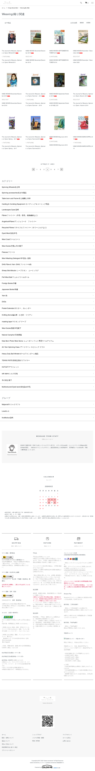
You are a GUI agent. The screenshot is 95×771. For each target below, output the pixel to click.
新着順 (88, 23)
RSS (33, 741)
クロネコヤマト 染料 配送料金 (11, 600)
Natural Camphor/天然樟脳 (12, 334)
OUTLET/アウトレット (10, 367)
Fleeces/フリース (8, 252)
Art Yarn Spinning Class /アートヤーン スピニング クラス (23, 347)
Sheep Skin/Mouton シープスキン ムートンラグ (20, 270)
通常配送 (19, 560)
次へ (61, 169)
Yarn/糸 (4, 295)
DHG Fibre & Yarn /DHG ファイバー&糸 (16, 264)
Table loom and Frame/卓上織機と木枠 (16, 198)
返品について (6, 741)
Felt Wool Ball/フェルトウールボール (15, 277)
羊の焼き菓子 (7, 380)
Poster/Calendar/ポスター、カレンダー (16, 308)
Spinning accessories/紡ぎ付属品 (14, 192)
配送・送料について (8, 738)
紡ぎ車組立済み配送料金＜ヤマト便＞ (13, 656)
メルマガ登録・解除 (38, 738)
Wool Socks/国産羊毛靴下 (11, 328)
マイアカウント (67, 734)
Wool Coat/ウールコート (11, 239)
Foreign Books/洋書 (13, 8)
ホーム (3, 8)
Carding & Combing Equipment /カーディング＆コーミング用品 (25, 204)
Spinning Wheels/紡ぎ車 (11, 187)
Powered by (38, 767)
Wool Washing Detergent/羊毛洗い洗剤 (16, 258)
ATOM (38, 741)
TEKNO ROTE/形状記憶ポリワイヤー (16, 360)
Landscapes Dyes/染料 (10, 209)
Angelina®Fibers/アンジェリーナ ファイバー (19, 221)
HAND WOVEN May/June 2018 (58, 137)
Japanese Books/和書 (10, 289)
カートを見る (67, 738)
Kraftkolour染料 (7, 417)
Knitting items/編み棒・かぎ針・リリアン (17, 315)
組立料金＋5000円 (7, 660)
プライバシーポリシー (8, 750)
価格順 (82, 23)
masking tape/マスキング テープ (14, 321)
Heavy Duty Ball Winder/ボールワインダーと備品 (20, 353)
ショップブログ (36, 734)
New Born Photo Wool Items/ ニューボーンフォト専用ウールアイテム (28, 341)
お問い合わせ (67, 741)
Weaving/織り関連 (24, 8)
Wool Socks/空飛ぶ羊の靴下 (12, 246)
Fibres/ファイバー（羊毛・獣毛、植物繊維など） (20, 215)
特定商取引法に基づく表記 (9, 747)
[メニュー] (92, 3)
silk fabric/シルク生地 (10, 373)
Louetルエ (5, 411)
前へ (33, 169)
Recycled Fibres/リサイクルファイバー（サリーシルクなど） (25, 227)
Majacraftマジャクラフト (11, 404)
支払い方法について (8, 744)
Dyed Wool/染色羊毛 (9, 233)
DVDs (4, 301)
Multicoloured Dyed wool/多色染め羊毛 (16, 387)
